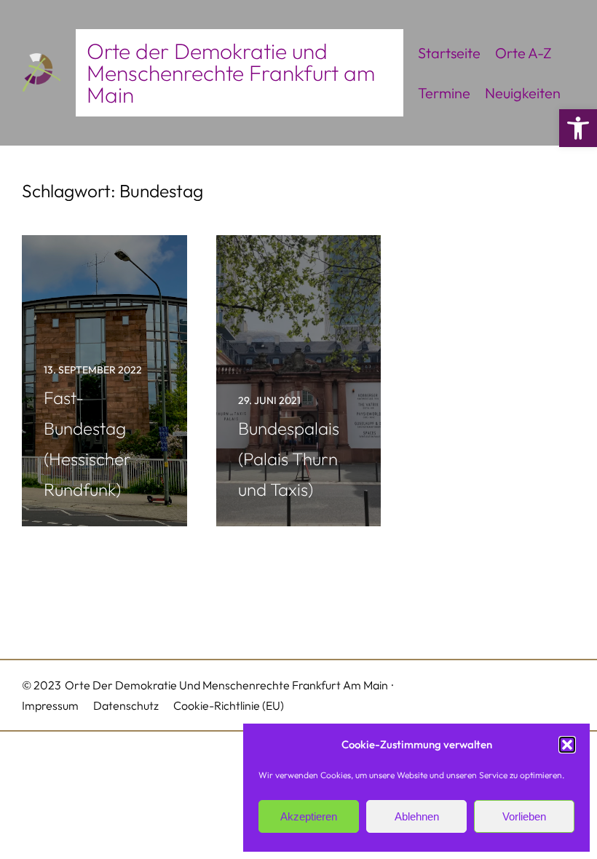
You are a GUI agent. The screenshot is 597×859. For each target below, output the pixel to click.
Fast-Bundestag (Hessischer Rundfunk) (87, 443)
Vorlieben (524, 816)
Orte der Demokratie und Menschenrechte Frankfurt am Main (231, 72)
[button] (578, 128)
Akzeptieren (308, 816)
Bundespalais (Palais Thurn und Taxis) (288, 458)
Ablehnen (417, 816)
